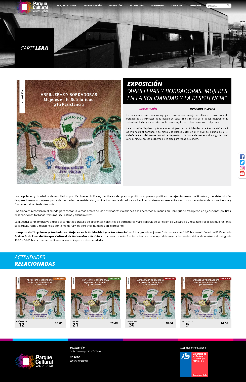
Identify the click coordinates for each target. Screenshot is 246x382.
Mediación (115, 5)
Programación (93, 5)
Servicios (176, 5)
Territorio (157, 5)
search (228, 6)
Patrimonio (137, 5)
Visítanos (195, 5)
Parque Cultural (66, 5)
